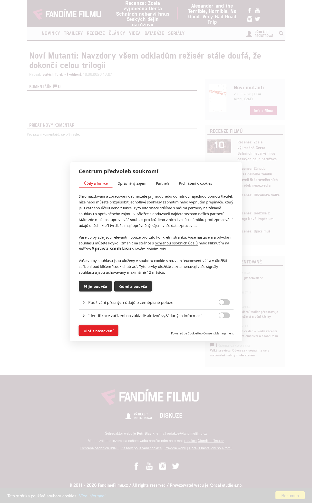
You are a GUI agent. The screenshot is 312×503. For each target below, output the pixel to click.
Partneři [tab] (162, 183)
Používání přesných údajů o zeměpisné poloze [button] (130, 302)
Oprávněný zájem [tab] (131, 183)
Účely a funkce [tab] (96, 183)
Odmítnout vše (133, 286)
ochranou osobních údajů (176, 243)
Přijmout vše (95, 286)
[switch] (220, 328)
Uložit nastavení (99, 330)
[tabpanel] (156, 291)
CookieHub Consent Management (211, 333)
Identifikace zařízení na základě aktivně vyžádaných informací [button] (145, 315)
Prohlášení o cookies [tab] (195, 183)
